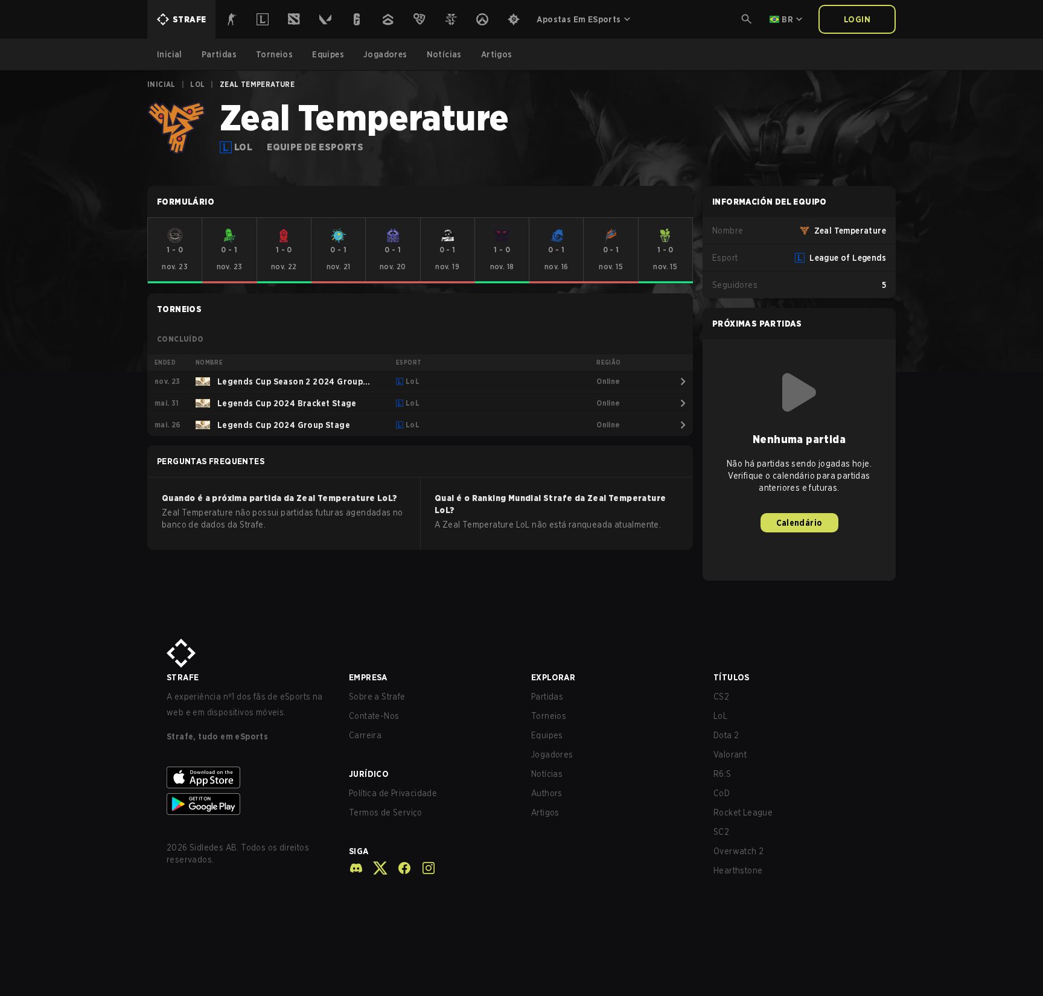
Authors (547, 793)
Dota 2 (726, 735)
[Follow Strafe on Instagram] (424, 868)
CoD (721, 793)
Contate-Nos (374, 716)
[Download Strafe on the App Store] (248, 777)
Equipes (547, 735)
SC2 (721, 832)
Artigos (545, 812)
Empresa (368, 677)
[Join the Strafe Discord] (356, 868)
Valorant (730, 754)
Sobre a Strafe (377, 696)
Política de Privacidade (393, 793)
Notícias (547, 774)
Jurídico (369, 774)
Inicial (161, 84)
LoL (197, 84)
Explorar (553, 677)
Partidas (547, 696)
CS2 (721, 696)
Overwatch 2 (738, 851)
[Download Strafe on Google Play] (248, 804)
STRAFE (183, 677)
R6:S (722, 774)
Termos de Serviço (386, 812)
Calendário (799, 523)
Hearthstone (737, 870)
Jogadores (552, 754)
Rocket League (743, 812)
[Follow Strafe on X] (375, 868)
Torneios (548, 716)
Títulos (731, 677)
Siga (359, 851)
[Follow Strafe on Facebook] (400, 868)
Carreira (365, 735)
